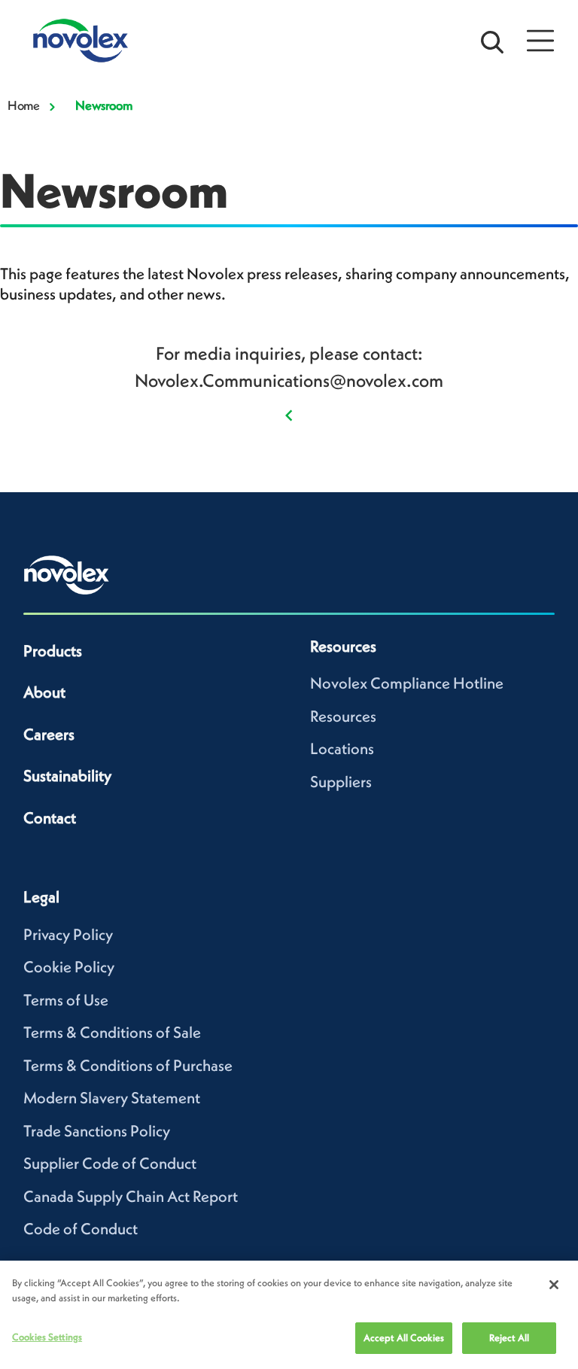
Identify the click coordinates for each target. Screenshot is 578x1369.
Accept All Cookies (404, 1337)
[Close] (553, 1284)
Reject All (509, 1337)
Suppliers (341, 781)
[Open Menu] (540, 40)
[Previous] (289, 413)
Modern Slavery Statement (111, 1098)
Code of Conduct (80, 1228)
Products (52, 650)
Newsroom (103, 105)
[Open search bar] (492, 40)
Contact (49, 818)
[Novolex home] (67, 575)
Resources (343, 716)
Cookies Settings (47, 1337)
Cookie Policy (68, 967)
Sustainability (67, 775)
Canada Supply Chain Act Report (130, 1196)
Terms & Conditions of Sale (112, 1032)
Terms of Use (65, 1000)
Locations (342, 748)
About (44, 692)
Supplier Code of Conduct (109, 1163)
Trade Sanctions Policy (96, 1131)
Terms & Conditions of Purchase (128, 1065)
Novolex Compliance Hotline (406, 683)
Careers (49, 734)
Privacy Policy (68, 934)
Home (23, 105)
